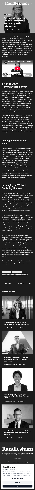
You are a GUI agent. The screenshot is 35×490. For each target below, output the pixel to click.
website (28, 261)
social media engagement (9, 274)
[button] (2, 3)
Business (19, 462)
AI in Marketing (6, 272)
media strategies (16, 272)
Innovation (7, 14)
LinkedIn (20, 261)
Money (23, 462)
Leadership (8, 462)
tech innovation (22, 274)
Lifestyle (26, 462)
